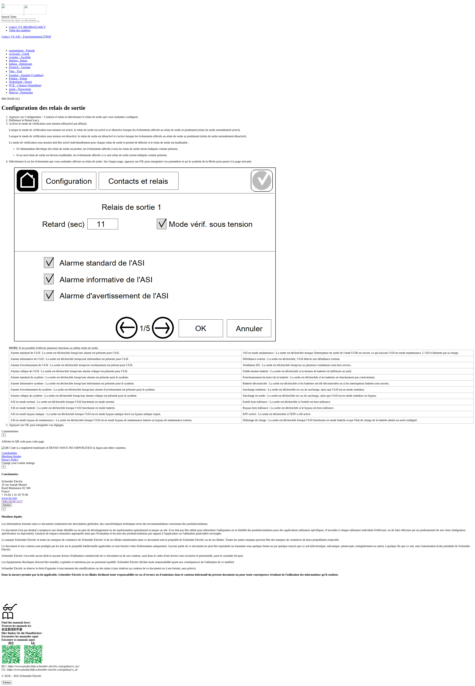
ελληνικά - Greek (19, 53)
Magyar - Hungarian (21, 92)
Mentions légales (11, 456)
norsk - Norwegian (20, 89)
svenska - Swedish (20, 57)
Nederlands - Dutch (20, 81)
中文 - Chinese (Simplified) (25, 85)
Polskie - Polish (18, 78)
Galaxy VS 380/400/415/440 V (27, 27)
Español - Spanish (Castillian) (26, 75)
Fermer (7, 505)
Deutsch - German (19, 67)
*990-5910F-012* (12, 501)
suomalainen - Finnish (22, 50)
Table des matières (19, 30)
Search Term (8, 16)
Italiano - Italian (18, 60)
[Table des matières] (2, 40)
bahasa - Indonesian (20, 63)
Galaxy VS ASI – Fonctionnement (22, 36)
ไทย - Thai (15, 71)
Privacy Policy (10, 459)
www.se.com (9, 498)
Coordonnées (9, 453)
